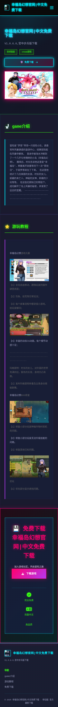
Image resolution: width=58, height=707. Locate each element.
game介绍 (10, 676)
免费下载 (9, 687)
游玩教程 (9, 681)
